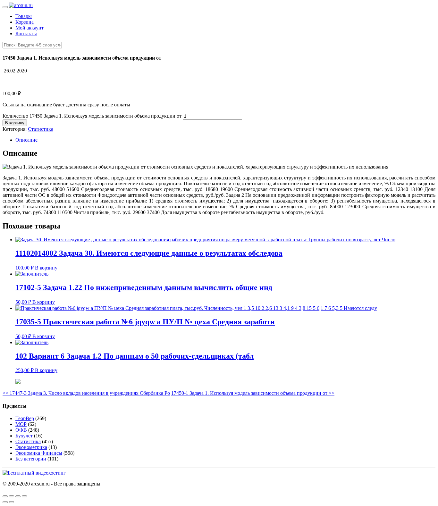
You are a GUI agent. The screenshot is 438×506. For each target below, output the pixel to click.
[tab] (225, 140)
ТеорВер (24, 418)
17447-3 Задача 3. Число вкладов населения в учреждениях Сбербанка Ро (86, 393)
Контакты (26, 33)
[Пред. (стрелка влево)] (5, 502)
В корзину (14, 122)
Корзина (24, 22)
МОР (21, 424)
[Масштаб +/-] (24, 496)
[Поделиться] (11, 496)
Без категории (30, 458)
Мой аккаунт (29, 27)
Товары (23, 16)
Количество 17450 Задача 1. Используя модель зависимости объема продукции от (92, 116)
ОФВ (21, 430)
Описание (26, 140)
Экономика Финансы (38, 453)
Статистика (40, 129)
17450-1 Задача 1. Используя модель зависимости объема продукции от (252, 393)
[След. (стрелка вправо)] (11, 502)
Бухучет (24, 435)
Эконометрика (31, 447)
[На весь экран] (18, 496)
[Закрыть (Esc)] (5, 496)
